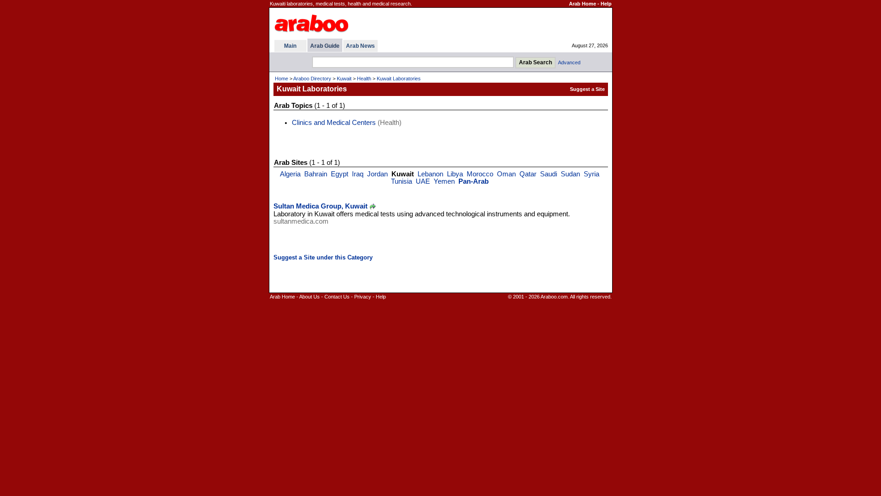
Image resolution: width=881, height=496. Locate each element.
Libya (455, 174)
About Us (309, 296)
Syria (591, 174)
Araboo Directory (312, 78)
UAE (423, 181)
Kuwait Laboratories (399, 78)
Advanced (569, 62)
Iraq (357, 174)
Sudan (570, 174)
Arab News (360, 46)
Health (364, 78)
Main (290, 46)
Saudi (548, 174)
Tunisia (401, 181)
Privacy (362, 296)
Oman (506, 174)
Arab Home (582, 3)
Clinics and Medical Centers (334, 122)
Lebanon (430, 174)
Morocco (480, 174)
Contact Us (337, 296)
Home (281, 78)
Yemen (444, 181)
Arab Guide (325, 46)
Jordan (377, 174)
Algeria (290, 174)
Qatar (527, 174)
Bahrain (315, 174)
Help (606, 3)
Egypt (339, 174)
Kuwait (344, 78)
